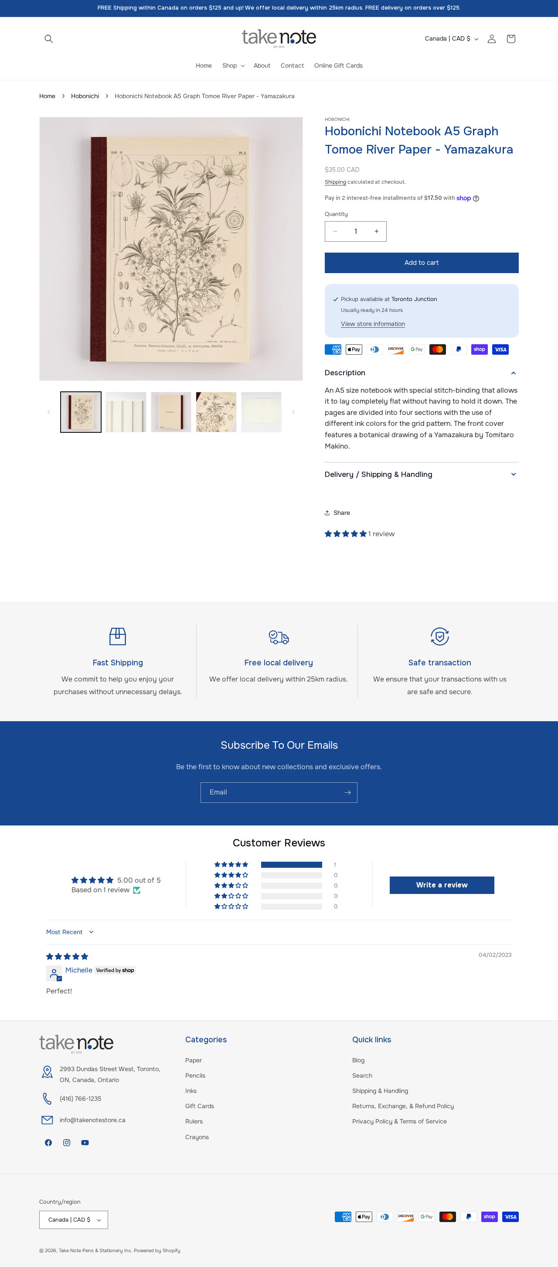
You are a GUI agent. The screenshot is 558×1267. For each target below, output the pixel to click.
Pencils (195, 1075)
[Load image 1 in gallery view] (81, 412)
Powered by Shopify (157, 1250)
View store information (373, 324)
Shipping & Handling (380, 1091)
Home (47, 96)
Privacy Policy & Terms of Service (399, 1121)
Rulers (194, 1121)
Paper (193, 1060)
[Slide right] (293, 411)
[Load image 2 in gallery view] (125, 412)
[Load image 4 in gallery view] (216, 412)
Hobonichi (85, 96)
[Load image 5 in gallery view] (261, 412)
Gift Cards (199, 1106)
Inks (191, 1091)
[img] (67, 956)
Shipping (335, 181)
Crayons (197, 1137)
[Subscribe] (347, 792)
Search (362, 1075)
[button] (48, 38)
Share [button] (341, 513)
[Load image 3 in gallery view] (171, 412)
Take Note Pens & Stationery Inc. (96, 1250)
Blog (358, 1060)
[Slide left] (48, 411)
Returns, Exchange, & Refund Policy (403, 1106)
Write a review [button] (442, 885)
